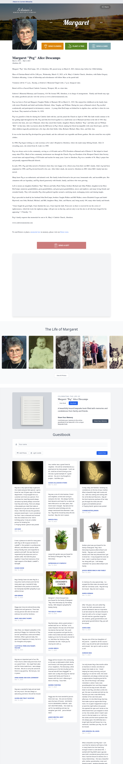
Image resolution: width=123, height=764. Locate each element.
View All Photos (61, 375)
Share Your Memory (100, 421)
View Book (62, 403)
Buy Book (73, 403)
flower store (64, 232)
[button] (27, 472)
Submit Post (102, 453)
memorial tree (35, 232)
